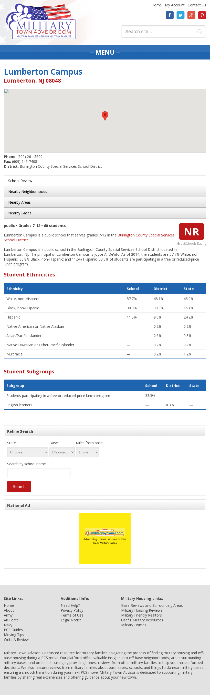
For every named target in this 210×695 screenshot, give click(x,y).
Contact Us (197, 5)
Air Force (11, 620)
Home (157, 5)
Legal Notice (71, 620)
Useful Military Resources (142, 620)
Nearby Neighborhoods (27, 191)
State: (12, 442)
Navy (8, 624)
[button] (105, 116)
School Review (20, 180)
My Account (175, 5)
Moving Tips (14, 634)
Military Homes (133, 624)
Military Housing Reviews (141, 610)
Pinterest (202, 15)
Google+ (191, 15)
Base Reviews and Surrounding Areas (152, 605)
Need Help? (70, 605)
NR (191, 231)
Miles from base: (89, 442)
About (9, 610)
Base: (54, 442)
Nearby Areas (19, 202)
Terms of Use (72, 615)
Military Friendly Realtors (141, 615)
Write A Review (16, 639)
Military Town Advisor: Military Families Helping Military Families (41, 21)
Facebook (170, 15)
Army (8, 615)
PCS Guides (13, 629)
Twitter (180, 15)
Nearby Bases (20, 213)
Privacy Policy (72, 610)
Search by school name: (27, 463)
